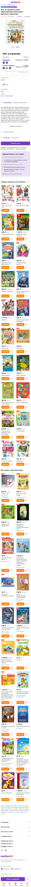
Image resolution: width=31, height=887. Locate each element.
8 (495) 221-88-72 (7, 844)
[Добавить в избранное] (11, 210)
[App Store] (5, 869)
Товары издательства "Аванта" (13, 182)
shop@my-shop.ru (7, 846)
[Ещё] (28, 879)
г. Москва (25, 57)
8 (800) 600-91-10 (7, 841)
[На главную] (15, 3)
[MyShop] (6, 857)
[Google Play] (16, 869)
